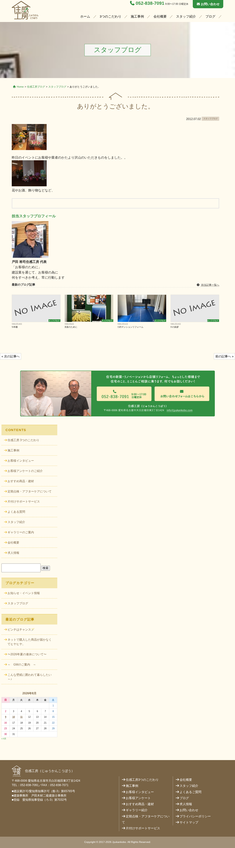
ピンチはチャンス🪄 (21, 629)
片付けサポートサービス (24, 501)
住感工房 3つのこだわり (23, 440)
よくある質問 (16, 511)
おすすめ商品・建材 (21, 481)
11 (21, 717)
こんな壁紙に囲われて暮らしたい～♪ (30, 677)
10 (13, 717)
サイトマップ (189, 822)
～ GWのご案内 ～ (22, 664)
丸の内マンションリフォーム (130, 327)
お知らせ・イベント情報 (24, 593)
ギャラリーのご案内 (21, 532)
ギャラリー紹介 (137, 810)
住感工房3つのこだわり (142, 780)
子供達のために (71, 327)
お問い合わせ (210, 4)
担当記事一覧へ (209, 284)
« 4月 (3, 739)
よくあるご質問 (190, 792)
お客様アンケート (138, 798)
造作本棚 (15, 327)
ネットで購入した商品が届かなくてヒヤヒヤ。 (30, 642)
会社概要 (160, 16)
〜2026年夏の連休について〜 (27, 654)
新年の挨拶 (175, 327)
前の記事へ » (224, 356)
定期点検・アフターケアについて (30, 491)
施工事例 (137, 16)
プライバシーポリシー (195, 816)
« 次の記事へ (10, 356)
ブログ (210, 16)
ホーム (85, 16)
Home (20, 86)
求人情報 (13, 552)
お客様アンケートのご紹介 (25, 470)
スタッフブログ (57, 86)
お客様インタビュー (21, 460)
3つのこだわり (110, 16)
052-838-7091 (150, 3)
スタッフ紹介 (186, 16)
